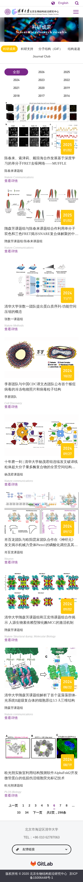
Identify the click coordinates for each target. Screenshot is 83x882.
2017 (41, 95)
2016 (67, 95)
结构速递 (74, 49)
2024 (16, 80)
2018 (16, 95)
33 (19, 812)
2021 (16, 88)
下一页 (37, 812)
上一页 (13, 805)
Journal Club (41, 56)
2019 (67, 88)
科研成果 (9, 49)
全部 (16, 72)
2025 (67, 72)
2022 (67, 80)
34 (27, 812)
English (63, 3)
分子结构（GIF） (50, 49)
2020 (41, 88)
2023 (41, 80)
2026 (41, 72)
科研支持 (27, 49)
